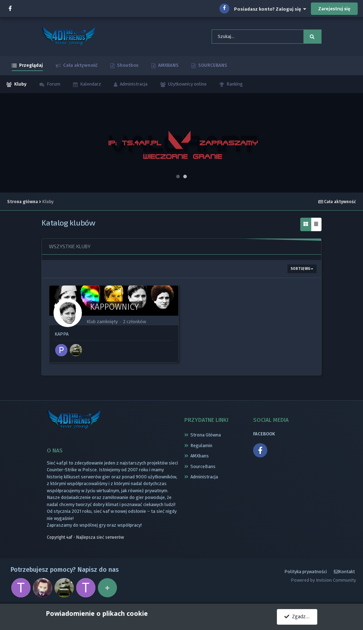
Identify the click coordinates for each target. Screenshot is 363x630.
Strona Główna (205, 435)
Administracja (133, 84)
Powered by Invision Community (323, 580)
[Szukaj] (312, 36)
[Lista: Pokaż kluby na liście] (316, 225)
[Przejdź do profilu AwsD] (76, 350)
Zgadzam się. (303, 617)
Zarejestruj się (334, 8)
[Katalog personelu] (107, 587)
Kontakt (347, 571)
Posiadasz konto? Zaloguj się (268, 9)
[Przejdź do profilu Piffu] (61, 350)
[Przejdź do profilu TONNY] (20, 587)
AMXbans (199, 455)
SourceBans (203, 466)
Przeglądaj (30, 65)
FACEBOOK (264, 433)
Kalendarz (90, 84)
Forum (53, 84)
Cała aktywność (79, 65)
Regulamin (201, 445)
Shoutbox (127, 65)
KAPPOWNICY (114, 307)
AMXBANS (168, 65)
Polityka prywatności (305, 571)
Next (353, 142)
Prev (9, 142)
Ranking (234, 84)
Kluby (20, 84)
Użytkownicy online (187, 84)
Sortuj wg (301, 269)
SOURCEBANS (212, 65)
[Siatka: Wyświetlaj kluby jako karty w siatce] (305, 225)
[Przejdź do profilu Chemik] (42, 587)
